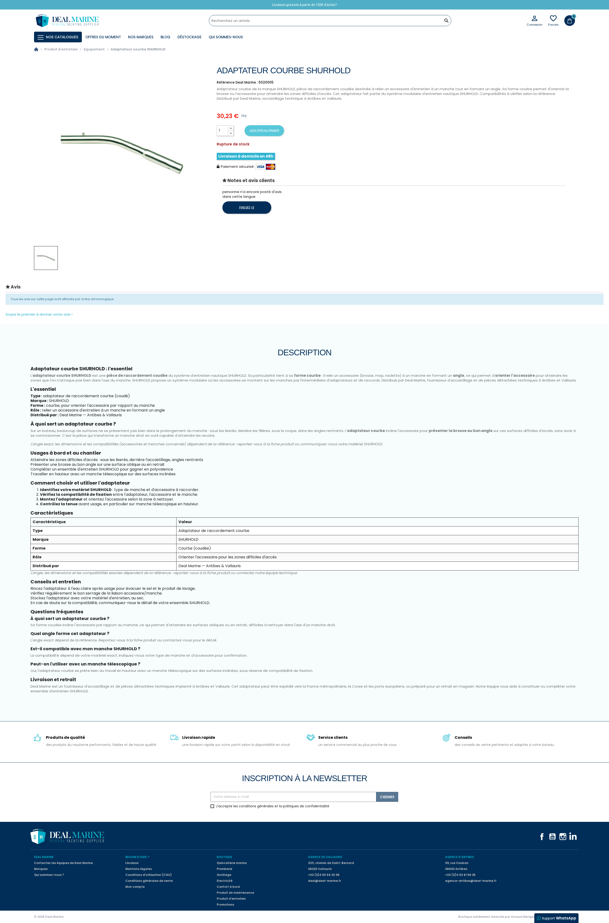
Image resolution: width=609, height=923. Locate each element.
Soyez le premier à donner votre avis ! (39, 314)
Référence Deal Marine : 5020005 (245, 82)
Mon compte (135, 887)
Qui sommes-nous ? (49, 875)
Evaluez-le (246, 207)
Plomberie (224, 869)
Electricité (224, 881)
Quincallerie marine (232, 863)
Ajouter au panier (264, 131)
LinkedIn (573, 836)
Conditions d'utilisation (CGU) (148, 875)
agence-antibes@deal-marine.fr (470, 881)
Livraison (132, 863)
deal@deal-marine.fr (324, 881)
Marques (41, 869)
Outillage (224, 875)
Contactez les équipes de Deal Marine (63, 863)
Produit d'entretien (231, 899)
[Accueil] (36, 49)
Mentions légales (138, 869)
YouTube (552, 836)
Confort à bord (228, 887)
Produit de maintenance (235, 893)
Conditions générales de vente (149, 881)
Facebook (542, 836)
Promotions (225, 905)
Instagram (563, 836)
